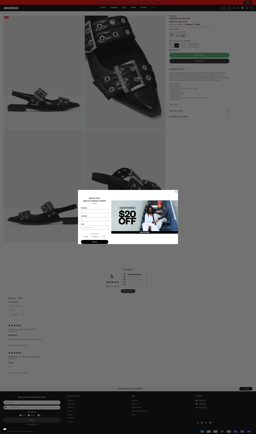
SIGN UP (95, 242)
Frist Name (84, 208)
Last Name (84, 216)
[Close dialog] (176, 192)
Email (82, 224)
